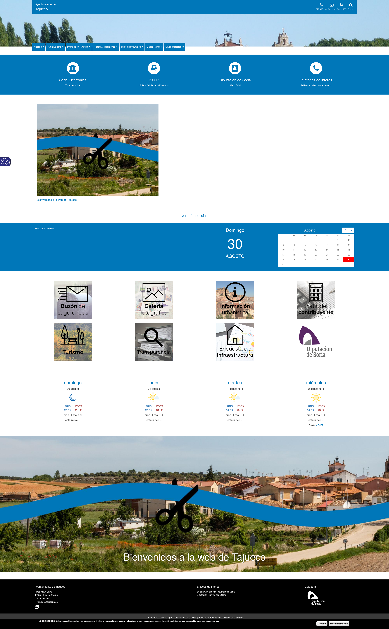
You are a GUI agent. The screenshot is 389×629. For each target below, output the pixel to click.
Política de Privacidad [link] (209, 617)
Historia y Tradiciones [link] (105, 46)
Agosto (309, 230)
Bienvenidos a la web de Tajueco (57, 200)
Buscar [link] (351, 9)
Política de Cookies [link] (233, 617)
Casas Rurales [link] (154, 46)
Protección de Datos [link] (186, 617)
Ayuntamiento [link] (55, 46)
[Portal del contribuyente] (316, 299)
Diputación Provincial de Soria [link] (211, 594)
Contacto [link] (332, 9)
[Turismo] (73, 341)
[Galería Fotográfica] (154, 299)
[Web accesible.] (4, 161)
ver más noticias (194, 215)
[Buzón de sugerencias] (73, 299)
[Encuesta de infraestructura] (235, 341)
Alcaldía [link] (38, 46)
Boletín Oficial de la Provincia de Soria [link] (216, 591)
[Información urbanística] (235, 299)
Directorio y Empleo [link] (131, 46)
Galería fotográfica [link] (174, 46)
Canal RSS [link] (341, 9)
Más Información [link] (339, 623)
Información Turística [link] (78, 46)
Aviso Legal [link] (166, 617)
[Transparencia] (154, 341)
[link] (45, 6)
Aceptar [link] (322, 623)
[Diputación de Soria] (316, 341)
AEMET (319, 425)
